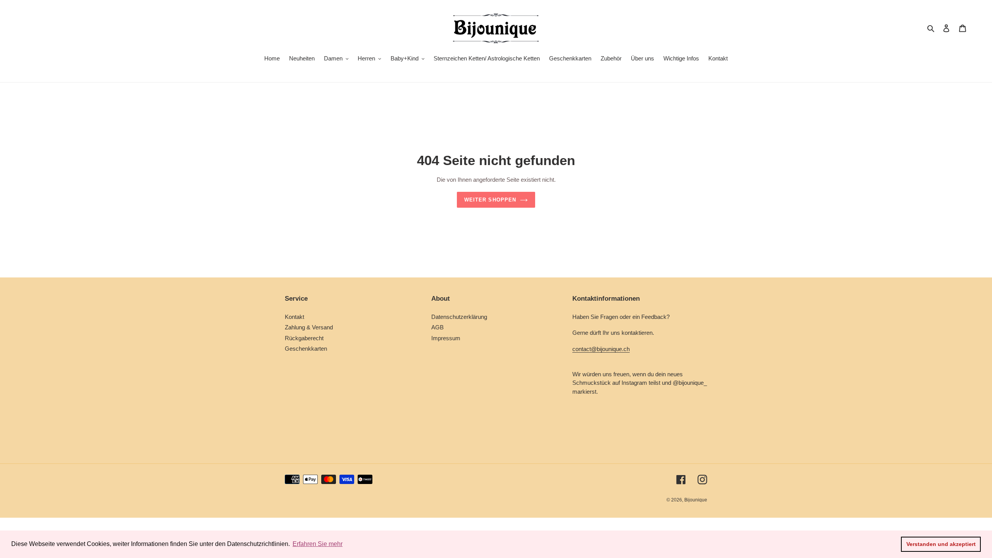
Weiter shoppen (490, 200)
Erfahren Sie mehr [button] (318, 544)
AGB (437, 327)
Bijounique (695, 500)
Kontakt (294, 316)
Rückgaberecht (304, 338)
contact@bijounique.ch (601, 349)
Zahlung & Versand (309, 327)
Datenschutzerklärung (459, 316)
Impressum (445, 338)
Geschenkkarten (306, 348)
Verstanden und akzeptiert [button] (941, 544)
